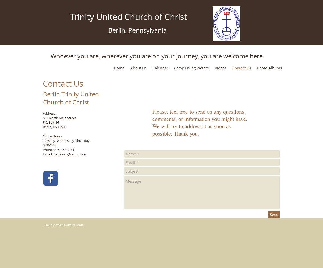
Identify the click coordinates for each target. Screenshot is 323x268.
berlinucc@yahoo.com (70, 154)
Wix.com (78, 225)
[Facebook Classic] (50, 178)
